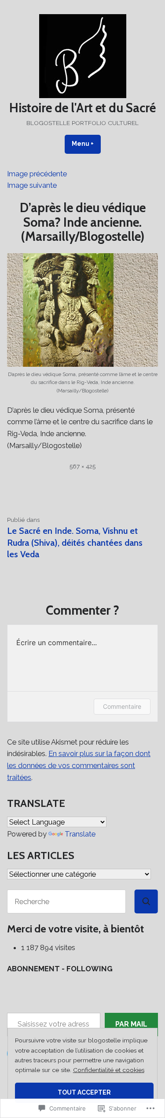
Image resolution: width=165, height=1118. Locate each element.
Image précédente (37, 173)
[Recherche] (146, 901)
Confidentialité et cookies (108, 1069)
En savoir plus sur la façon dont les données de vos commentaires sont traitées (78, 765)
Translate (80, 833)
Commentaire (122, 706)
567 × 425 (82, 466)
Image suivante (32, 185)
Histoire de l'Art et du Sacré (82, 107)
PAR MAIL (131, 1024)
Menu (86, 143)
